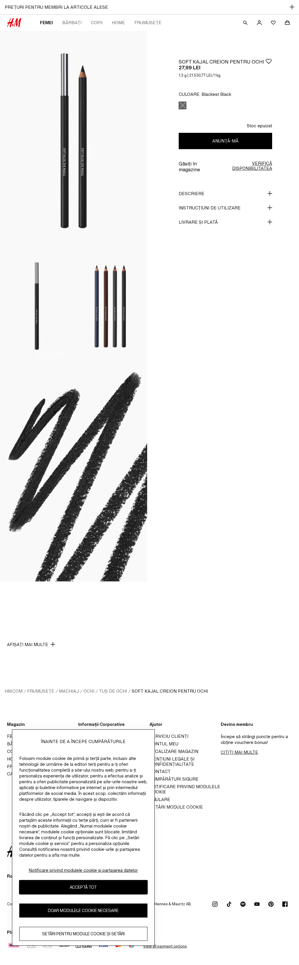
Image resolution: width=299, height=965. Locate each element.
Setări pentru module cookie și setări (83, 933)
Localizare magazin (174, 751)
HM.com (13, 691)
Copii (96, 22)
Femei (46, 22)
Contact (160, 771)
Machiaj (69, 691)
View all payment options (165, 946)
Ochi (89, 691)
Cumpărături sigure (174, 779)
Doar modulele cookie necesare (83, 910)
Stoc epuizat (259, 125)
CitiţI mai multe (239, 752)
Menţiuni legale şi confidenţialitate (172, 761)
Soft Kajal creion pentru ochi (170, 691)
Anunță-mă (225, 140)
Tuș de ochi (113, 691)
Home (118, 22)
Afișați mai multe (27, 644)
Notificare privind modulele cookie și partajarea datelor (83, 870)
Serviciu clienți (169, 736)
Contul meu (164, 743)
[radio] (182, 105)
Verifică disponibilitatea (252, 166)
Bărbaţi (71, 22)
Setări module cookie (176, 807)
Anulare (160, 799)
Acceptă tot (83, 887)
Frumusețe (147, 22)
